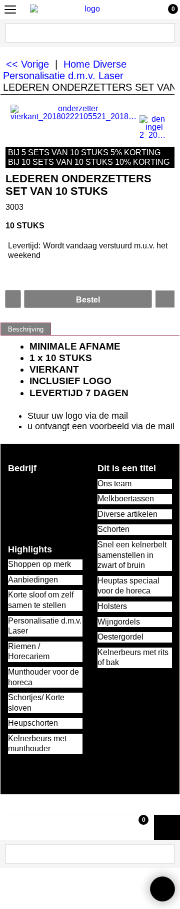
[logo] (88, 9)
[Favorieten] (165, 299)
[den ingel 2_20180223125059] (155, 127)
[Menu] (10, 11)
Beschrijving (26, 329)
